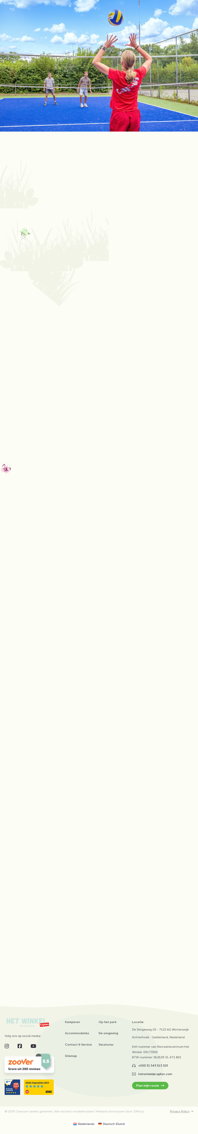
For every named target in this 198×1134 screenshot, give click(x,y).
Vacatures (106, 1044)
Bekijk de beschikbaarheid (91, 861)
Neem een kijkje (15, 863)
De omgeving (108, 1033)
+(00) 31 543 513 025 (55, 905)
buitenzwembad (133, 454)
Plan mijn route (148, 1085)
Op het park (108, 1022)
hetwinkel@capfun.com (26, 910)
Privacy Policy (179, 1111)
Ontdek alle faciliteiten (97, 717)
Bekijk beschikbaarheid (24, 872)
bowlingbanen (142, 431)
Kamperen (72, 1022)
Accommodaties (77, 1033)
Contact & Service (78, 1044)
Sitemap (71, 1056)
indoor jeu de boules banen (134, 437)
